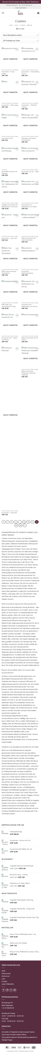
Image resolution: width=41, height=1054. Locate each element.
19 (16, 525)
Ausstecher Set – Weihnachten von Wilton (29, 205)
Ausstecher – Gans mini (9, 238)
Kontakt (4, 981)
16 (28, 522)
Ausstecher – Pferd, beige (10, 105)
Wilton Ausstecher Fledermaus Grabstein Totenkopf (29, 373)
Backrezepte (24, 1032)
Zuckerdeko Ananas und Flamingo (9, 172)
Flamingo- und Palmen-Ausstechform (29, 139)
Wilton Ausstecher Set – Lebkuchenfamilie (29, 239)
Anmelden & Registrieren (10, 1032)
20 (21, 525)
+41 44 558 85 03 (8, 1008)
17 (32, 522)
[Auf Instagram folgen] (7, 990)
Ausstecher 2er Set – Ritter (30, 171)
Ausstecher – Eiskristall (9, 513)
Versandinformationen (9, 1037)
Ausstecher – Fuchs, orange (8, 72)
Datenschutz (6, 973)
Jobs (3, 979)
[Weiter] (25, 525)
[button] (3, 12)
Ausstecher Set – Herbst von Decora (9, 339)
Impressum (6, 976)
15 (24, 522)
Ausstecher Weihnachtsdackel (27, 272)
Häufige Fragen (7, 1040)
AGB (3, 971)
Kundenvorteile (15, 1034)
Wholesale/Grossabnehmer (27, 1037)
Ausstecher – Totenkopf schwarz (29, 106)
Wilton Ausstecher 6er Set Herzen (30, 339)
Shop (16, 25)
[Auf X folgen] (11, 990)
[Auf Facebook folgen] (3, 990)
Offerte (23, 1034)
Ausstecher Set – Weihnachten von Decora (29, 305)
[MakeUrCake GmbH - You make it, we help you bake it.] (20, 13)
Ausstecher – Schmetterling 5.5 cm (30, 72)
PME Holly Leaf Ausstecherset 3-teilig (8, 305)
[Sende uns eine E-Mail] (14, 990)
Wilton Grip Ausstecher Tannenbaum (9, 272)
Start (11, 25)
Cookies (22, 25)
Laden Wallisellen (8, 984)
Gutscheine (6, 1034)
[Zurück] (3, 522)
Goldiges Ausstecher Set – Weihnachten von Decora (10, 205)
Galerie (32, 1032)
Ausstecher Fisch (7, 138)
